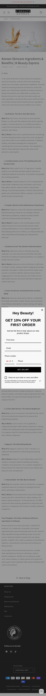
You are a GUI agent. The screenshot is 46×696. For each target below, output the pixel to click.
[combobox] (10, 361)
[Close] (42, 310)
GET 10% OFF (23, 370)
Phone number (10, 356)
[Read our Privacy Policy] (40, 381)
